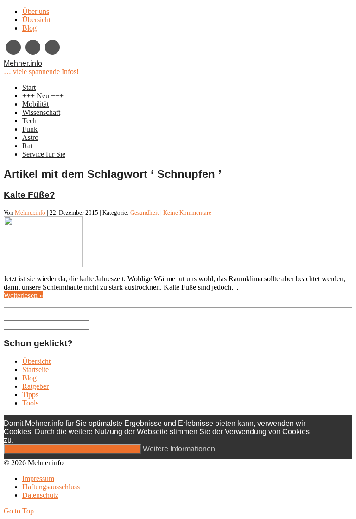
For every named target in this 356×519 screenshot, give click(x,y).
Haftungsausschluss (51, 487)
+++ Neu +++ (43, 96)
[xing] (13, 47)
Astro (30, 137)
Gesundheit (144, 212)
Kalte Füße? (29, 195)
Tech (29, 121)
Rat (27, 146)
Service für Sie (43, 154)
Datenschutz (40, 495)
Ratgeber (35, 386)
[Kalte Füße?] (43, 265)
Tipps (30, 395)
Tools (30, 403)
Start (29, 87)
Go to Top (19, 511)
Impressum (38, 478)
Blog (29, 28)
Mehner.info (23, 63)
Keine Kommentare (187, 212)
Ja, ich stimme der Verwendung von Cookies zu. (72, 449)
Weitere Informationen (179, 449)
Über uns (35, 11)
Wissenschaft (41, 112)
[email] (32, 47)
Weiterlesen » (23, 295)
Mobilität (35, 104)
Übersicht (36, 20)
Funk (30, 129)
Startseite (35, 369)
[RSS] (52, 47)
